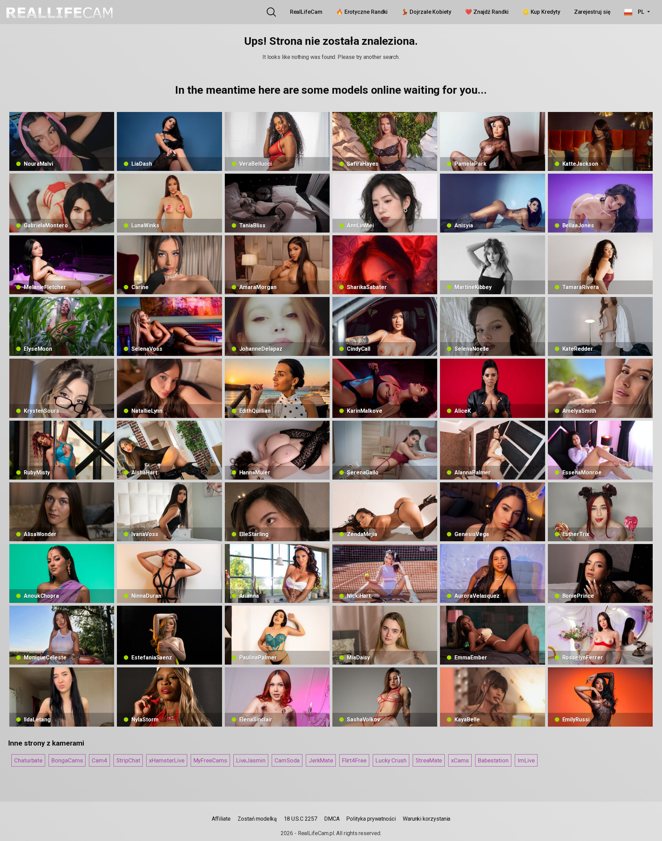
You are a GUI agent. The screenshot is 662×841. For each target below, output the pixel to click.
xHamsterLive (166, 760)
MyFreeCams (210, 760)
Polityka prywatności (370, 819)
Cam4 (99, 760)
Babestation (493, 760)
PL (638, 12)
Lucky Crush (391, 760)
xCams (460, 760)
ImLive (526, 760)
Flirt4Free (354, 760)
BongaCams (67, 760)
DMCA (332, 819)
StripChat (128, 760)
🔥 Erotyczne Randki (362, 12)
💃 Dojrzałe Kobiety (426, 12)
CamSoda (287, 760)
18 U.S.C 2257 (300, 819)
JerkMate (321, 760)
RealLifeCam (306, 12)
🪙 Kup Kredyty (541, 12)
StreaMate (428, 760)
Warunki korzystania (426, 819)
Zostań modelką (257, 819)
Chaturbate (28, 760)
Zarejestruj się (592, 12)
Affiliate (221, 819)
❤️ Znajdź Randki (487, 12)
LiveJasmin (250, 760)
